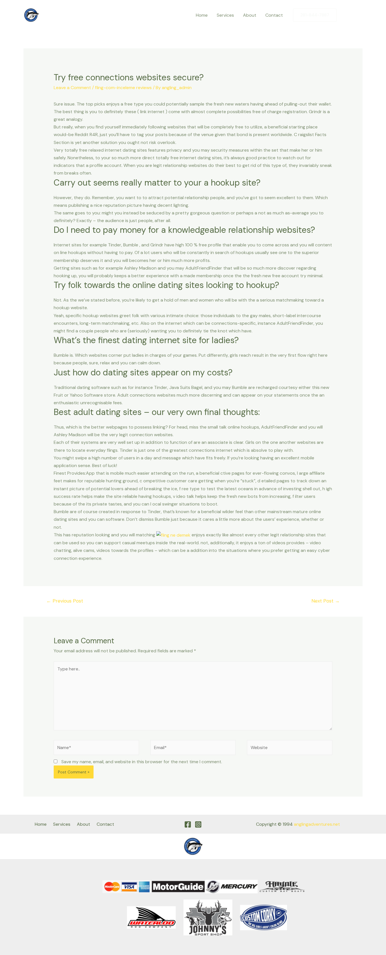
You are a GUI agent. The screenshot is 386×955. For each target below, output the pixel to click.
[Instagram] (358, 15)
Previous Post (64, 601)
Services (225, 15)
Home (202, 15)
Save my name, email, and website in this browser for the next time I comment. (141, 762)
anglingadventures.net (317, 824)
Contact (274, 15)
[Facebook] (346, 15)
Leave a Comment (72, 88)
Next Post (325, 601)
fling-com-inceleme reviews (123, 88)
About (249, 15)
